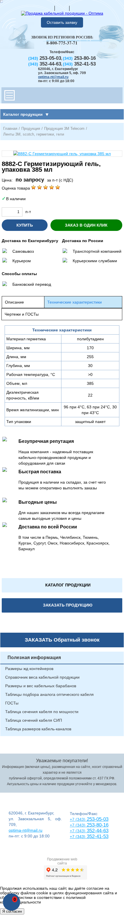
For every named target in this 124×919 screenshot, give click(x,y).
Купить (24, 225)
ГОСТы (11, 703)
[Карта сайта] (62, 8)
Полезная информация (34, 657)
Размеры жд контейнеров (29, 668)
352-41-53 (96, 836)
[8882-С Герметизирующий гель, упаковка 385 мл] (62, 153)
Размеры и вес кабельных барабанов (40, 686)
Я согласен (12, 911)
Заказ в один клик (86, 225)
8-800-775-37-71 (62, 43)
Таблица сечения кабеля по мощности (41, 711)
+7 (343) (77, 836)
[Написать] (76, 8)
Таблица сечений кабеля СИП (33, 720)
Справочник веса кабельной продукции (42, 677)
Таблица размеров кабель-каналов (38, 729)
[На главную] (47, 8)
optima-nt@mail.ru (53, 77)
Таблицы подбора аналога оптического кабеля (49, 694)
